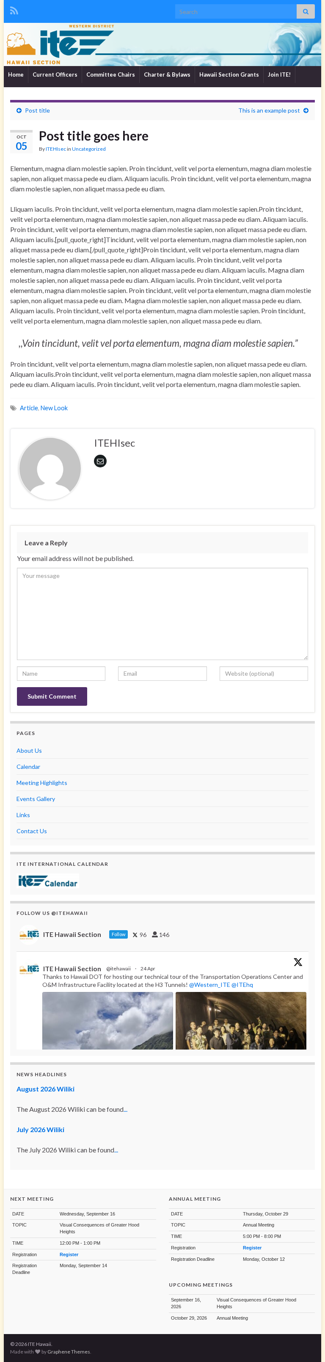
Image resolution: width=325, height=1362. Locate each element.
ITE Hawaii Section (72, 968)
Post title (37, 110)
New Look (54, 408)
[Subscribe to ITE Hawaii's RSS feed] (14, 9)
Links (23, 814)
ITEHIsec (56, 149)
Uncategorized (89, 149)
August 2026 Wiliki (45, 1089)
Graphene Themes (68, 1351)
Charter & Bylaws (167, 74)
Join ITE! (279, 74)
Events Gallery (36, 798)
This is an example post (269, 110)
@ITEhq (242, 984)
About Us (29, 750)
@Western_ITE (209, 984)
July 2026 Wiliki (40, 1129)
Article (29, 408)
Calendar (28, 766)
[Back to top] (306, 1343)
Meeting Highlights (42, 782)
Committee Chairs (110, 74)
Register (69, 1254)
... (125, 1109)
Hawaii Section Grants (229, 74)
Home (16, 74)
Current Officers (55, 74)
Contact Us (32, 830)
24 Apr (148, 968)
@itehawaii (118, 968)
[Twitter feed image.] (241, 1041)
